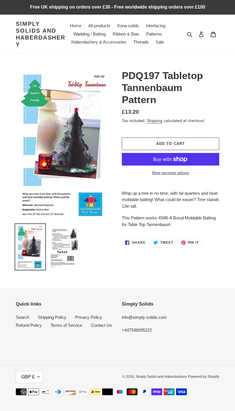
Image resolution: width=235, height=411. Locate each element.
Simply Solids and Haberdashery (40, 34)
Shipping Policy (52, 317)
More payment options (170, 173)
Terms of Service (66, 325)
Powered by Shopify (203, 377)
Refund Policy (29, 325)
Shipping (154, 120)
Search (22, 317)
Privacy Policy (88, 317)
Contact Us (101, 325)
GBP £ (28, 376)
